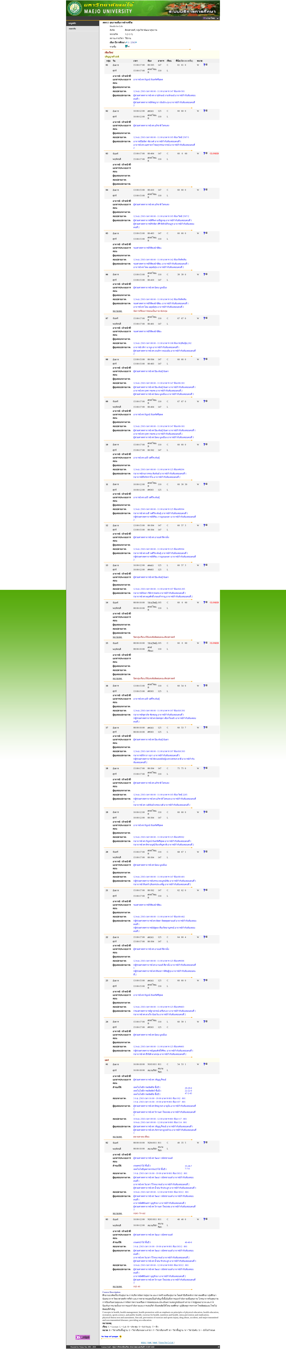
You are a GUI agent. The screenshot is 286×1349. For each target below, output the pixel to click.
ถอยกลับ (72, 29)
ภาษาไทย (211, 18)
